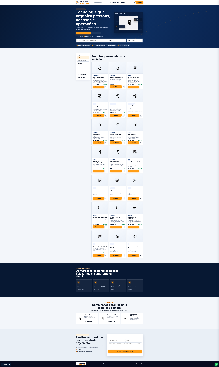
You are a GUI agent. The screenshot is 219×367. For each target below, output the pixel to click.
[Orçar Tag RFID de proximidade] (141, 171)
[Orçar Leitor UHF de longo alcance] (105, 255)
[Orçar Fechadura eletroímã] (105, 142)
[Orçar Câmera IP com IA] (141, 198)
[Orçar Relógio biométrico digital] (123, 86)
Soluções (114, 2)
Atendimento (122, 2)
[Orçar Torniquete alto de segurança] (123, 171)
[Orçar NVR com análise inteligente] (105, 226)
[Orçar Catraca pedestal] (141, 142)
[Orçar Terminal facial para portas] (123, 115)
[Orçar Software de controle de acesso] (123, 255)
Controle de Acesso (83, 66)
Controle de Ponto (83, 60)
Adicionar (99, 86)
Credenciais (83, 71)
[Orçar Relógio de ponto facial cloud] (105, 87)
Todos (83, 57)
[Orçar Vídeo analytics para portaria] (123, 227)
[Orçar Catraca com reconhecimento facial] (105, 171)
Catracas (83, 68)
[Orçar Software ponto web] (105, 115)
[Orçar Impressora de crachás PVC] (123, 198)
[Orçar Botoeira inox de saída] (123, 142)
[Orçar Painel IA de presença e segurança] (141, 255)
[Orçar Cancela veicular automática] (141, 227)
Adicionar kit (89, 321)
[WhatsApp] (216, 364)
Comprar (140, 2)
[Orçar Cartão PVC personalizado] (105, 198)
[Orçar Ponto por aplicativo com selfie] (141, 87)
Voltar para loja (139, 363)
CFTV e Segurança (83, 74)
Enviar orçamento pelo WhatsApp (126, 351)
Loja (110, 2)
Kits (118, 2)
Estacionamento (83, 77)
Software (83, 63)
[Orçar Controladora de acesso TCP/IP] (141, 115)
